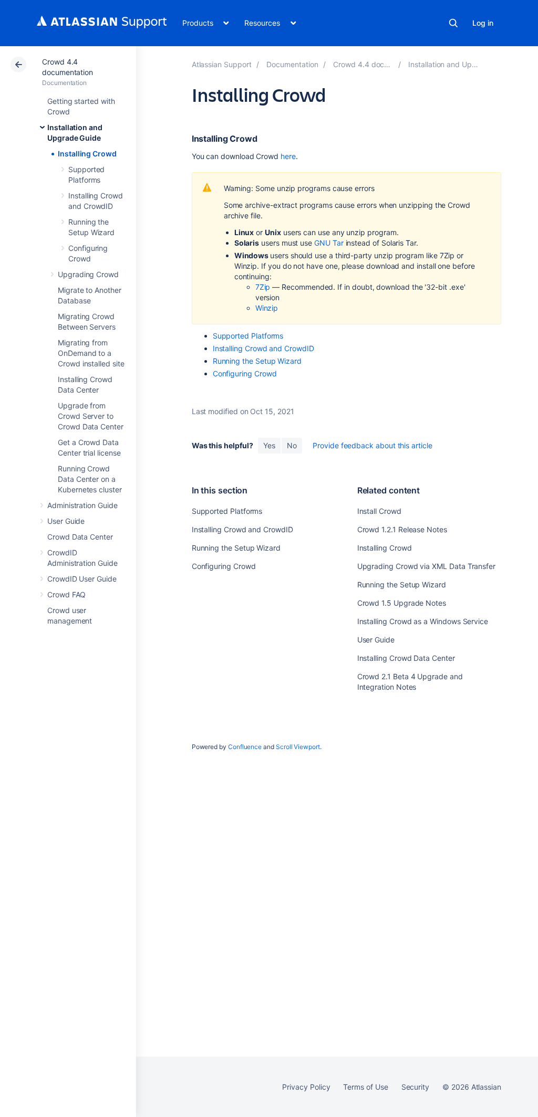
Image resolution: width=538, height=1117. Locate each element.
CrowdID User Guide (82, 578)
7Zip (263, 286)
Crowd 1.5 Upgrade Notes (401, 602)
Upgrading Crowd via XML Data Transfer (426, 566)
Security (415, 1086)
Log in (482, 22)
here (288, 156)
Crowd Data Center (80, 536)
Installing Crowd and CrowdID (263, 348)
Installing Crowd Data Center (406, 658)
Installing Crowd (87, 153)
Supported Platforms (248, 335)
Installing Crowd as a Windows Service (422, 621)
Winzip (266, 307)
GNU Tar (329, 242)
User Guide (66, 521)
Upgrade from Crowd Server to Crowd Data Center (90, 416)
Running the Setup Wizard (257, 360)
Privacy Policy (306, 1086)
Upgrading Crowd (88, 274)
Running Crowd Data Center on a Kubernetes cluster (90, 479)
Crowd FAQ (66, 594)
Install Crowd (379, 511)
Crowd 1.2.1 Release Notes (402, 529)
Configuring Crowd (245, 373)
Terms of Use (365, 1086)
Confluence (245, 747)
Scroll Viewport (298, 747)
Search (453, 23)
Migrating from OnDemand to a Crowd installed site (91, 353)
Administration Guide (82, 505)
